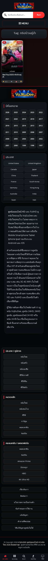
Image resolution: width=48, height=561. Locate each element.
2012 (41, 125)
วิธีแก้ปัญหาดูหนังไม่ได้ (24, 528)
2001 (7, 145)
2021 (7, 119)
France (13, 181)
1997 (41, 145)
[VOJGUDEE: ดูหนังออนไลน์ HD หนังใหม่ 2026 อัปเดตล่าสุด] (24, 6)
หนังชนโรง (24, 409)
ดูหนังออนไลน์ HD (16, 211)
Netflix (24, 433)
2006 (7, 139)
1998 (32, 145)
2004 (24, 139)
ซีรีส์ (24, 415)
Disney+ (24, 467)
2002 (41, 139)
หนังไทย (24, 356)
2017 (41, 119)
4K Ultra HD (24, 479)
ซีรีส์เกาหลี (24, 375)
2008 (32, 132)
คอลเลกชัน (24, 427)
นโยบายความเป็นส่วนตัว (24, 502)
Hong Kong (34, 187)
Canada (14, 169)
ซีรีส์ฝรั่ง (24, 387)
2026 (7, 112)
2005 (16, 139)
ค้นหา (39, 15)
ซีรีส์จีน (24, 381)
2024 (24, 112)
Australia (13, 194)
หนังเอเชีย (24, 369)
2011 (7, 132)
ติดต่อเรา (24, 496)
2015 (16, 125)
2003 (32, 139)
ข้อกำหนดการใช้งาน (24, 508)
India (34, 194)
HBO (24, 473)
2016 (7, 125)
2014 (24, 125)
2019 (24, 119)
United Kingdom (34, 163)
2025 (16, 112)
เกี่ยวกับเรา (24, 489)
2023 (32, 112)
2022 (41, 112)
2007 (41, 132)
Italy (34, 200)
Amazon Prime (24, 461)
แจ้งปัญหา (24, 515)
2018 (32, 119)
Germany (13, 187)
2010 (16, 132)
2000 (16, 145)
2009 (24, 132)
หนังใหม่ (24, 403)
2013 (32, 125)
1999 (24, 145)
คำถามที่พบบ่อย (24, 521)
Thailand (34, 175)
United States (13, 163)
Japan (34, 169)
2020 (16, 119)
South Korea (34, 181)
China (13, 175)
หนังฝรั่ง (24, 363)
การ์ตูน (24, 421)
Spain (13, 200)
